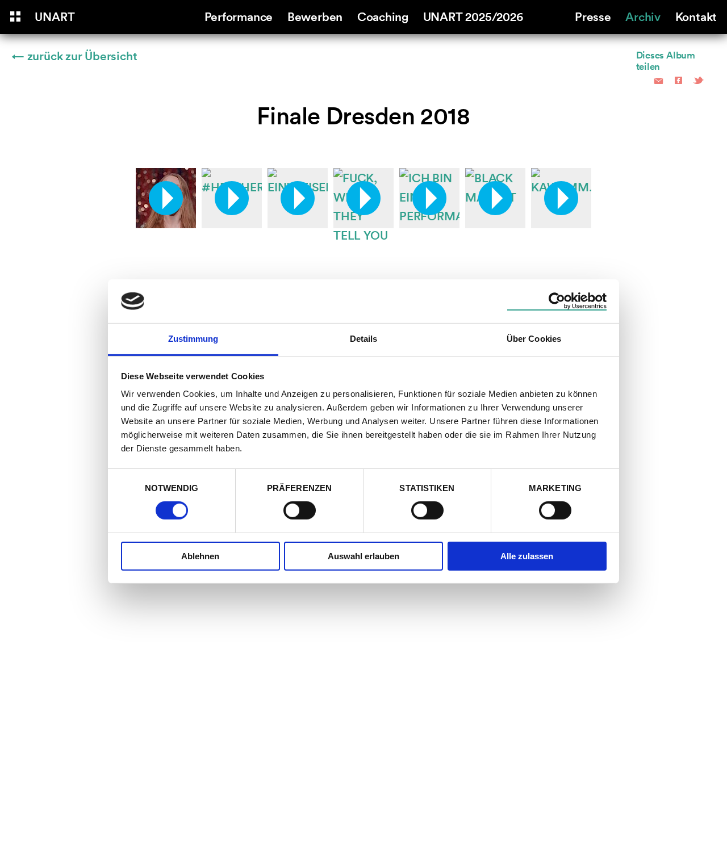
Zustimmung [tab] (193, 338)
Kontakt (696, 16)
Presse (593, 16)
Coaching (382, 16)
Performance (238, 16)
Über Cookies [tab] (534, 338)
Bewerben (314, 16)
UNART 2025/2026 (473, 16)
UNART (54, 16)
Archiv (643, 16)
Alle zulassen (526, 556)
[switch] (299, 510)
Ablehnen (200, 556)
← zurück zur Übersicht (74, 55)
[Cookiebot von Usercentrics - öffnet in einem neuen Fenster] (557, 301)
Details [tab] (364, 338)
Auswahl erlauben (363, 556)
